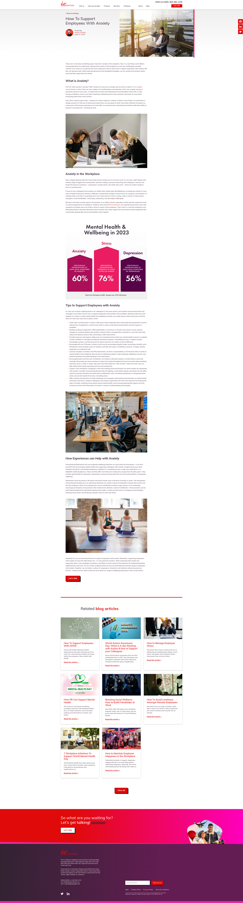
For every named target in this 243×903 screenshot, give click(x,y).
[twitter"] (62, 894)
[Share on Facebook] (240, 21)
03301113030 (65, 880)
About (140, 6)
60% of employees (114, 205)
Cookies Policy (136, 890)
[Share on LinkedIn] (240, 26)
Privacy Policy (148, 890)
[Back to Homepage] (67, 6)
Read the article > (80, 643)
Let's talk (68, 830)
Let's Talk (177, 6)
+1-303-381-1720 (75, 880)
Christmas (127, 6)
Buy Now (117, 6)
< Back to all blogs (72, 13)
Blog (147, 6)
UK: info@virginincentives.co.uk (70, 882)
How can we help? (94, 6)
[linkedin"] (68, 894)
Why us (81, 6)
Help (127, 890)
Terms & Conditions (162, 890)
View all (121, 790)
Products (107, 6)
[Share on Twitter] (240, 31)
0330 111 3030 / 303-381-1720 (168, 2)
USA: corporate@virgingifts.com (70, 884)
